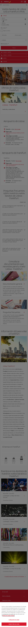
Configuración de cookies (14, 619)
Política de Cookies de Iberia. (8, 615)
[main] (14, 614)
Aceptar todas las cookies (14, 624)
